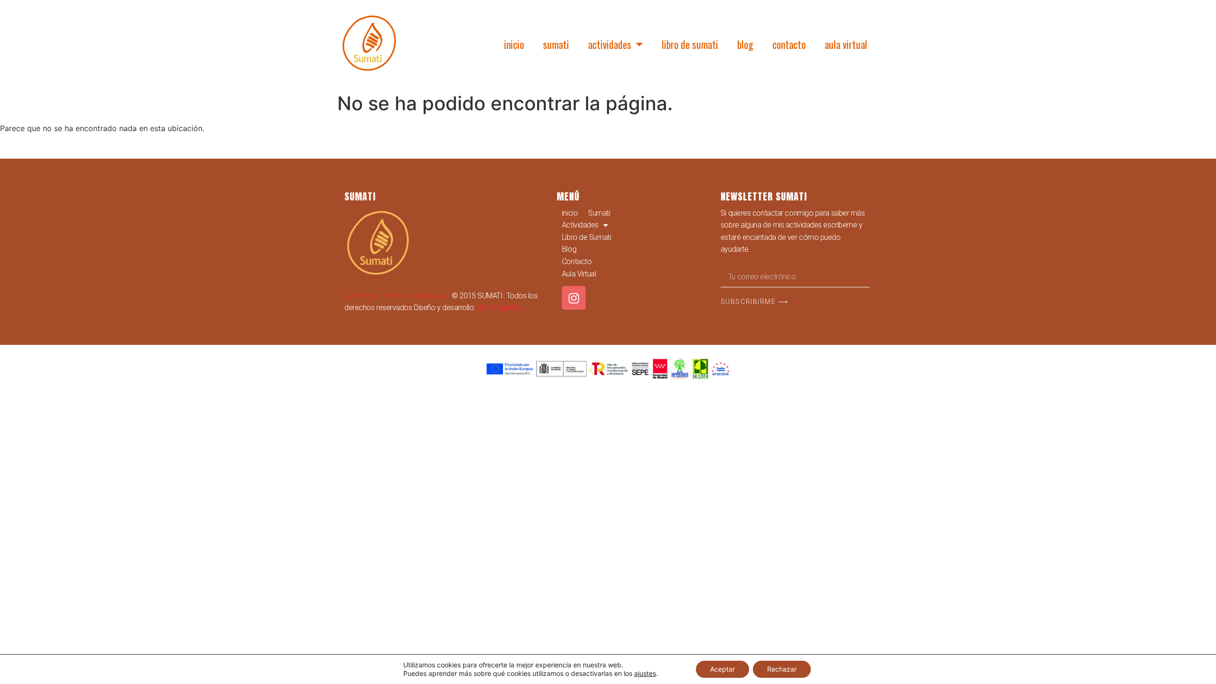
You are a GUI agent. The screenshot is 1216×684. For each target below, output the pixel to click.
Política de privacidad (416, 295)
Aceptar (722, 669)
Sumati (556, 44)
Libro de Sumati (690, 44)
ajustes (645, 673)
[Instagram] (574, 298)
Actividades (609, 44)
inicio (514, 44)
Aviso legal (361, 295)
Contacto (789, 44)
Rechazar (782, 669)
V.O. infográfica (499, 307)
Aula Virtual (846, 44)
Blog (745, 44)
